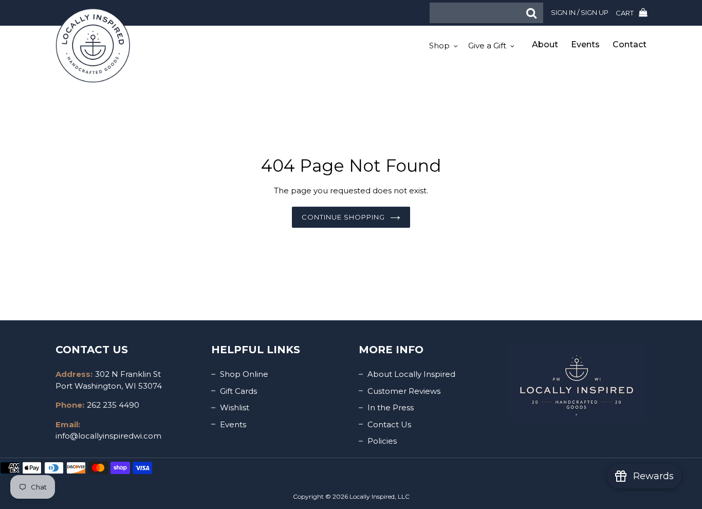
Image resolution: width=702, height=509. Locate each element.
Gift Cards (238, 391)
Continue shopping (343, 217)
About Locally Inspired (411, 374)
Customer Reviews (403, 391)
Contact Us (389, 424)
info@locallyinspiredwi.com (108, 436)
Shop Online (244, 374)
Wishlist (234, 407)
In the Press (390, 407)
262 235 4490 (113, 405)
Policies (382, 441)
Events (233, 424)
